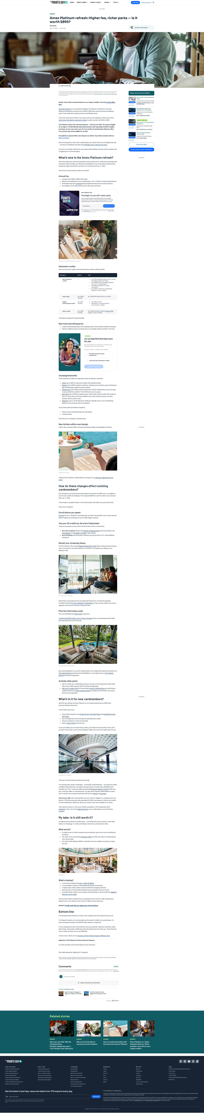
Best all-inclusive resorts (76, 1075)
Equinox (64, 385)
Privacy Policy (111, 210)
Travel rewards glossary (76, 1086)
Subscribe (135, 2)
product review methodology (110, 94)
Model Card (171, 1079)
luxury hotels (71, 723)
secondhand (66, 533)
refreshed (79, 183)
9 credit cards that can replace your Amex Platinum (81, 905)
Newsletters (138, 1079)
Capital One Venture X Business (12, 1077)
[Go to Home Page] (59, 2)
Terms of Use (86, 210)
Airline (64, 383)
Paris (104, 1075)
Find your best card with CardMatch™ (141, 149)
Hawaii (105, 1069)
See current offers (141, 144)
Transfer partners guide (43, 1069)
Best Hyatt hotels (75, 1079)
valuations (62, 809)
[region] (89, 987)
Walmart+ (65, 401)
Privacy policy (172, 1071)
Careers (138, 1073)
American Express (64, 109)
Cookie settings (172, 1075)
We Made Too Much (80, 533)
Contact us (139, 1075)
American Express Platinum (11, 1073)
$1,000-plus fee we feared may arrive (95, 145)
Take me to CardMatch (93, 366)
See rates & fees (131, 105)
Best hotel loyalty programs (44, 1079)
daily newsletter (64, 138)
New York (105, 1073)
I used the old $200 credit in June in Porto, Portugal (75, 618)
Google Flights (74, 1069)
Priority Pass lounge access (44, 1075)
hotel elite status (95, 714)
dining (95, 793)
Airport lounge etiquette (76, 1082)
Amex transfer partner (83, 690)
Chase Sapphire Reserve (11, 1071)
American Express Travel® (99, 789)
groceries (103, 793)
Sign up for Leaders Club (70, 688)
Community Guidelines (80, 969)
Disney (104, 1082)
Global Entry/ (66, 389)
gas (80, 883)
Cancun (105, 1079)
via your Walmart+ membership (82, 603)
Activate (61, 515)
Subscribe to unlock (109, 206)
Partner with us (139, 1084)
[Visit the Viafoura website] (115, 1000)
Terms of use (172, 1073)
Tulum (104, 1077)
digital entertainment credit (88, 546)
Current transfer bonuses (44, 1071)
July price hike (109, 311)
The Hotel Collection (65, 673)
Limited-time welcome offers (12, 1084)
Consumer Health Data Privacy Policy (178, 1077)
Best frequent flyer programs (45, 1077)
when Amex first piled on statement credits (72, 120)
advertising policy (98, 94)
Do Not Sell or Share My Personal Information (179, 1069)
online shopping (89, 883)
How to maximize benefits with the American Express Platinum (115, 1043)
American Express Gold (10, 1075)
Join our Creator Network (142, 1082)
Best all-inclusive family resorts (78, 1077)
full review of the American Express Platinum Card (93, 936)
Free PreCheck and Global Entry (78, 1084)
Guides (52, 14)
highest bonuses (82, 809)
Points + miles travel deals (44, 1073)
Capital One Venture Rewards (12, 1069)
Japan (105, 1071)
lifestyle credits (86, 837)
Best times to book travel (76, 1073)
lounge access (84, 714)
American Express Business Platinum (14, 1082)
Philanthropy (139, 1071)
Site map (138, 1077)
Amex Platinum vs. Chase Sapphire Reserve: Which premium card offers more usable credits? (140, 1045)
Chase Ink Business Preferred (12, 1079)
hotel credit (78, 614)
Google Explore (74, 1071)
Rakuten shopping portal (91, 531)
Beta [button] (115, 967)
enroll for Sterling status (97, 688)
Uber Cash (65, 394)
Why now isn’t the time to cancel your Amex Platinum (86, 1043)
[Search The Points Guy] (153, 2)
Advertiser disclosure (146, 2)
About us (138, 1069)
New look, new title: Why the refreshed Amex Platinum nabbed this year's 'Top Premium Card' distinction (61, 1045)
